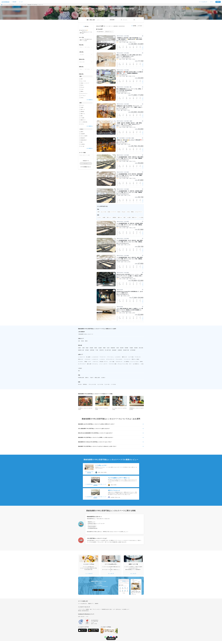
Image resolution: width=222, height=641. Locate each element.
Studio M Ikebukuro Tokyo (89, 484)
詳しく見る (110, 573)
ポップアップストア (82, 363)
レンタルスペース (81, 356)
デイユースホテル (119, 359)
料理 (98, 211)
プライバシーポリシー (96, 609)
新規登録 (218, 1)
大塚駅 (83, 347)
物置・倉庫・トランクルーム (92, 363)
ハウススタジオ (87, 359)
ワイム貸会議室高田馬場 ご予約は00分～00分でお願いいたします (95, 471)
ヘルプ (21, 1)
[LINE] (105, 637)
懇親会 (132, 211)
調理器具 (114, 217)
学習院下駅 (101, 350)
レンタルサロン (118, 356)
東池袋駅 (91, 347)
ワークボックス (138, 356)
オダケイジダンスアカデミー (89, 496)
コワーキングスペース (110, 359)
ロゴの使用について (125, 609)
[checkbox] (80, 79)
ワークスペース (102, 356)
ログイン (211, 1)
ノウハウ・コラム (81, 609)
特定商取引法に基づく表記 (107, 609)
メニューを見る (88, 573)
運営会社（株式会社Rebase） (83, 610)
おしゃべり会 (103, 211)
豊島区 (25, 4)
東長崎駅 (136, 347)
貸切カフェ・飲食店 (135, 359)
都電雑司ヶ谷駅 (81, 350)
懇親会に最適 (97, 377)
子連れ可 (91, 377)
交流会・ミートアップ (112, 211)
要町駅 (95, 347)
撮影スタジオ (124, 356)
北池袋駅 (100, 347)
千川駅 (97, 350)
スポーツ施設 (111, 361)
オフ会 (128, 211)
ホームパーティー (138, 211)
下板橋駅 (131, 347)
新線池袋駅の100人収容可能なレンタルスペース (35, 4)
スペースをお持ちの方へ (82, 603)
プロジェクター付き (92, 384)
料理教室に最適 (81, 377)
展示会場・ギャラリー (104, 361)
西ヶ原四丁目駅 (108, 350)
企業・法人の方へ (81, 616)
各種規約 (87, 609)
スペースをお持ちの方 (203, 1)
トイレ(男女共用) (142, 217)
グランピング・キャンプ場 (123, 363)
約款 (91, 609)
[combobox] (115, 20)
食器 (124, 217)
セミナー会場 (130, 356)
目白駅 (108, 347)
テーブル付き (113, 384)
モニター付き (107, 384)
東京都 (22, 4)
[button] (111, 424)
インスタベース (5, 4)
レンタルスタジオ (95, 356)
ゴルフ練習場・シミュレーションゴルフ (131, 361)
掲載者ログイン (91, 603)
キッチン (99, 217)
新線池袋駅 (114, 350)
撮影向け (87, 377)
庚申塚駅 (87, 350)
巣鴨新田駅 (113, 347)
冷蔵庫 (104, 217)
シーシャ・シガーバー (103, 363)
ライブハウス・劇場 (112, 363)
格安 (79, 370)
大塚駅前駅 (120, 350)
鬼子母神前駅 (132, 350)
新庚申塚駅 (92, 350)
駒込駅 (87, 347)
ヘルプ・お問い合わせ (117, 609)
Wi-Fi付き (80, 384)
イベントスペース (127, 359)
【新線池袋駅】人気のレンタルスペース (85, 334)
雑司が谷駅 (141, 347)
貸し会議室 (88, 356)
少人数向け (103, 377)
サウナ (130, 363)
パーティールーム (110, 356)
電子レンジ (109, 217)
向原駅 (117, 347)
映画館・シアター (88, 361)
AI (142, 35)
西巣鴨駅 (126, 347)
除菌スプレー (134, 217)
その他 (142, 363)
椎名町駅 (121, 347)
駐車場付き (85, 384)
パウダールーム (95, 361)
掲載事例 (96, 603)
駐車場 (141, 361)
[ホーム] (5, 2)
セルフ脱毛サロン (136, 363)
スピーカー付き (100, 384)
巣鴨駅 (104, 347)
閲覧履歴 (14, 1)
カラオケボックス (119, 361)
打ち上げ (123, 211)
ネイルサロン (80, 361)
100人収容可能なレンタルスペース (14, 4)
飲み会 (119, 211)
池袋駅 (79, 347)
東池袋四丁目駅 (126, 350)
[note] (116, 637)
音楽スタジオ (80, 359)
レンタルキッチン (95, 359)
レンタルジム (102, 359)
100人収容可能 (99, 31)
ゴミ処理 (128, 217)
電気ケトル (120, 217)
